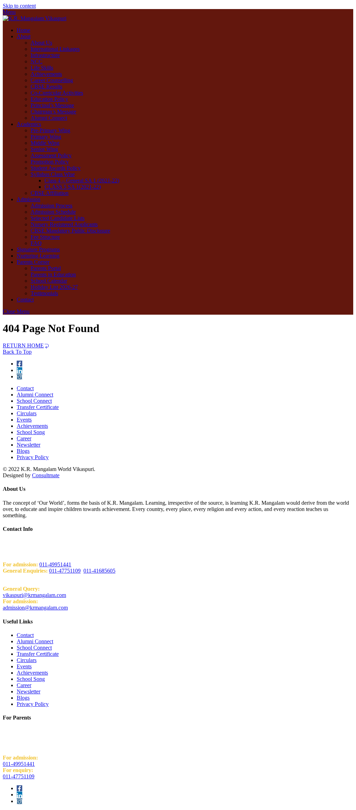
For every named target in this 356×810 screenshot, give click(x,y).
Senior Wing (44, 149)
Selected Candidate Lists (57, 218)
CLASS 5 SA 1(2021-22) (72, 187)
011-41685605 (99, 571)
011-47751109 (65, 571)
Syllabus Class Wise (53, 174)
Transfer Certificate (38, 407)
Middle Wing (45, 143)
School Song (31, 432)
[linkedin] (19, 370)
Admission (28, 199)
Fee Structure (45, 237)
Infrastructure (45, 55)
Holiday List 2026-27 (54, 287)
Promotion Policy (50, 162)
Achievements (46, 74)
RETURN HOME (23, 345)
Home (23, 30)
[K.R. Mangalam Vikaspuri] (34, 18)
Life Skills (42, 68)
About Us (41, 43)
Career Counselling (52, 80)
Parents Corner (33, 262)
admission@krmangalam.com (35, 608)
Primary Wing (46, 137)
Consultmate (45, 475)
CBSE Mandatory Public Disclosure (70, 231)
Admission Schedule (53, 212)
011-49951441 (55, 564)
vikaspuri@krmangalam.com (34, 595)
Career (24, 438)
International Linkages (55, 49)
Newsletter (28, 445)
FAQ (36, 243)
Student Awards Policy (56, 168)
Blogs (23, 451)
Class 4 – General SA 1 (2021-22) (81, 180)
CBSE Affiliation (49, 193)
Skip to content (19, 6)
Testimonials (44, 293)
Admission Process (51, 206)
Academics (29, 124)
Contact (25, 299)
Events (24, 420)
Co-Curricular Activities (57, 93)
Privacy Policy (33, 457)
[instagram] (19, 376)
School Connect (34, 401)
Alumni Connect (49, 118)
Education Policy (49, 99)
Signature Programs (38, 249)
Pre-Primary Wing (50, 130)
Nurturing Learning (38, 256)
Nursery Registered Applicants (64, 224)
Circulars (27, 413)
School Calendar (49, 281)
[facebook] (19, 364)
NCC (36, 61)
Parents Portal (46, 268)
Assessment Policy (51, 155)
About (24, 36)
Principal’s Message (52, 105)
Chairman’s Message (53, 112)
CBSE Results (46, 86)
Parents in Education (53, 274)
